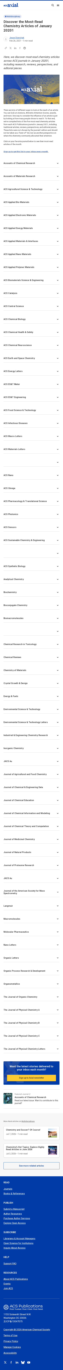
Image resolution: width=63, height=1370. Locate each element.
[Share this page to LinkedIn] (15, 48)
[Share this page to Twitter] (10, 48)
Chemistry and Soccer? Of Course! (23, 1130)
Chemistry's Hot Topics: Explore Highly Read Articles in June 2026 (25, 1148)
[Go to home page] (31, 1307)
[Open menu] (58, 5)
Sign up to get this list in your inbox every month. (26, 151)
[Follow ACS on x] (5, 1362)
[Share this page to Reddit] (24, 48)
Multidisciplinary (13, 16)
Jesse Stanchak (16, 38)
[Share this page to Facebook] (20, 48)
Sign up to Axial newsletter (31, 1078)
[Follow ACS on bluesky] (23, 1362)
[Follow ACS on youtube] (28, 1362)
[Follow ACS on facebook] (11, 1362)
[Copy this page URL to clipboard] (6, 48)
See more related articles (31, 1166)
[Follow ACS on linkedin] (17, 1362)
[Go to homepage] (11, 5)
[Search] (52, 5)
